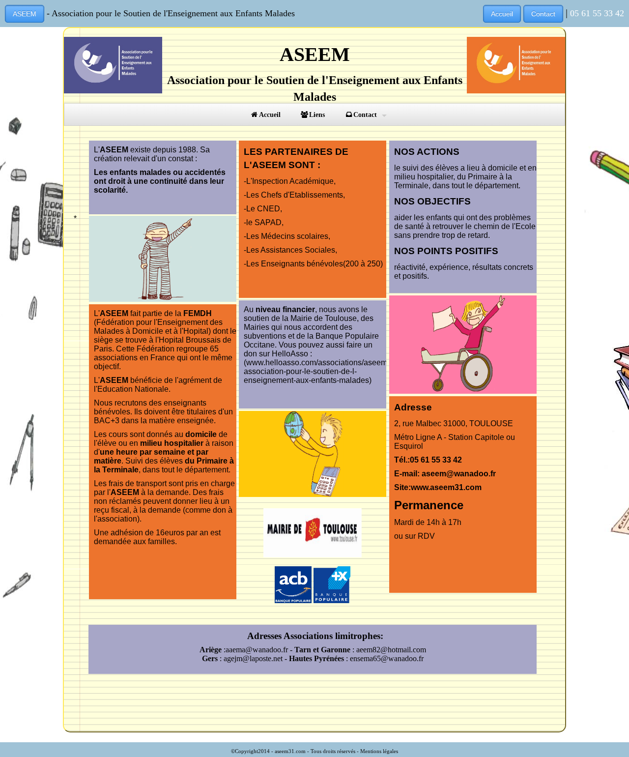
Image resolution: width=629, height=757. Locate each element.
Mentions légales (379, 751)
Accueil (502, 14)
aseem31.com (290, 751)
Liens (317, 114)
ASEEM (24, 14)
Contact (543, 14)
